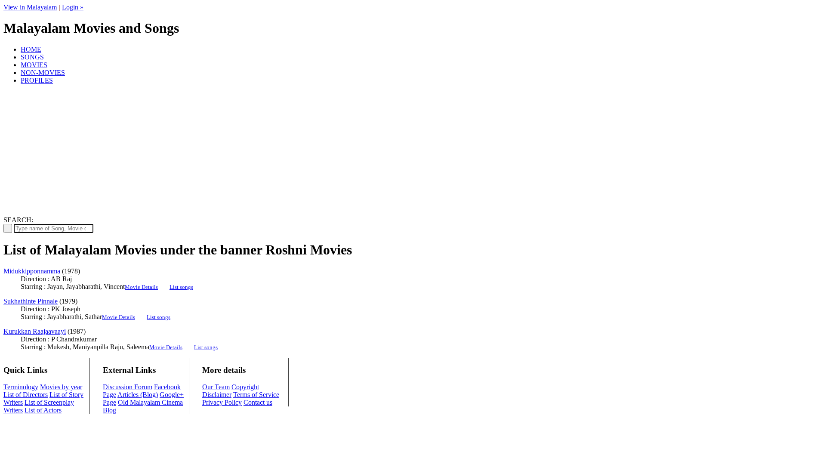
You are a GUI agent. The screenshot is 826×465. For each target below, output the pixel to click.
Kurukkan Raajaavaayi (34, 331)
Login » (72, 7)
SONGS (32, 57)
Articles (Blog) (137, 394)
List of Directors (25, 394)
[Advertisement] (413, 151)
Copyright (245, 387)
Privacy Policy (222, 402)
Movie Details (141, 287)
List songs (181, 287)
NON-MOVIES (43, 72)
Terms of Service (256, 394)
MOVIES (34, 64)
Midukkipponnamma (31, 271)
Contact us (257, 402)
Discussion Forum (127, 387)
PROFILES (37, 80)
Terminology (20, 387)
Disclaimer (216, 394)
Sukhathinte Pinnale (30, 301)
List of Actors (43, 410)
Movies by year (61, 387)
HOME (31, 49)
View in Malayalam (30, 7)
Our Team (216, 387)
